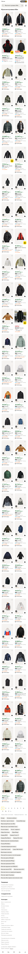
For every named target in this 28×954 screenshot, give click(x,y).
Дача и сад (3, 921)
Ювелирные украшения (6, 935)
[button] (26, 6)
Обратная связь (4, 940)
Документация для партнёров (8, 888)
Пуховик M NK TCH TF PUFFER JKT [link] (19, 58)
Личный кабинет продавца (7, 884)
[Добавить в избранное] (12, 13)
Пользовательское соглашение (8, 938)
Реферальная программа (6, 896)
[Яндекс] (11, 949)
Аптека (2, 915)
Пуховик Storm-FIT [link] (20, 138)
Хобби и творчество (5, 919)
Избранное (14, 952)
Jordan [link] (4, 57)
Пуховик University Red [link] (20, 248)
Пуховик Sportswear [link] (5, 194)
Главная (3, 952)
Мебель (3, 904)
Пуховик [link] (5, 31)
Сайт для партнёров (5, 890)
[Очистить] (22, 5)
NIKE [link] (3, 31)
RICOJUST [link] (17, 328)
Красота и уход (4, 917)
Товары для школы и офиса (7, 925)
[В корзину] (12, 25)
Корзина (19, 952)
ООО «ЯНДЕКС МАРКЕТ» (10, 946)
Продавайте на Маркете (6, 886)
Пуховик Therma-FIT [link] (7, 139)
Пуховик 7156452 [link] (7, 166)
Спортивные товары (5, 927)
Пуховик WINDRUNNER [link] (18, 111)
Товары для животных (6, 929)
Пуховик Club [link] (6, 379)
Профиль (25, 952)
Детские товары (5, 933)
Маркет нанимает (5, 942)
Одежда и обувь (5, 911)
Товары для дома (5, 913)
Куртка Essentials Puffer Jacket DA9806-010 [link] (7, 58)
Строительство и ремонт (6, 931)
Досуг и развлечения (6, 902)
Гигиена (3, 907)
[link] (3, 818)
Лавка (8, 952)
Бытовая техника (5, 906)
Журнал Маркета (5, 944)
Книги (2, 923)
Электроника (4, 909)
